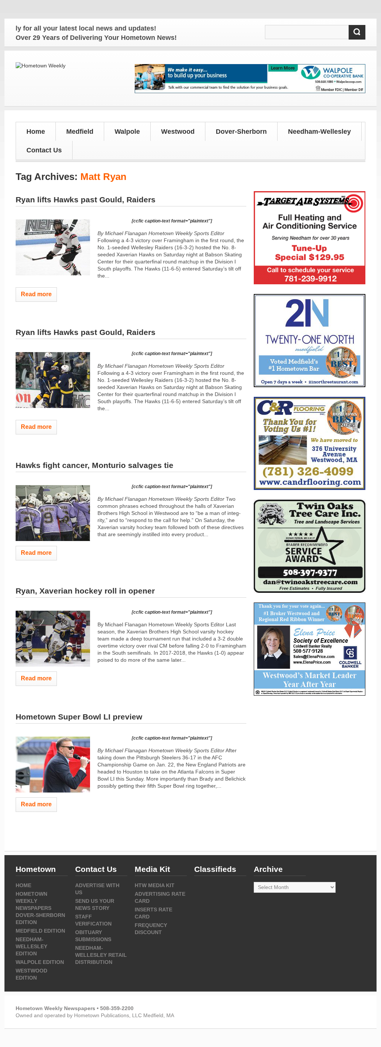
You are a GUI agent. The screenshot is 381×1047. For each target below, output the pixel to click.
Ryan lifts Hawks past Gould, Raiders (86, 199)
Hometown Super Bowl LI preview (79, 716)
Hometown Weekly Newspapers (33, 901)
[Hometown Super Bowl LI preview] (53, 765)
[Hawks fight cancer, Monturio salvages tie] (53, 513)
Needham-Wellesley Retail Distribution (101, 955)
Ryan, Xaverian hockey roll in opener (85, 590)
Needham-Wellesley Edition (31, 946)
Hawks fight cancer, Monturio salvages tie (94, 465)
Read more (36, 294)
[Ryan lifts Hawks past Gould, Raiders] (53, 247)
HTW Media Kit (155, 885)
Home (35, 131)
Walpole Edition (40, 962)
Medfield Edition (40, 931)
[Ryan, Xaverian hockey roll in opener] (53, 639)
